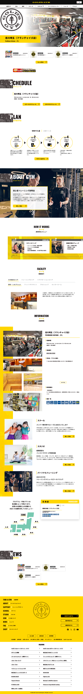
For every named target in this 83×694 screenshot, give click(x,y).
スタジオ (40, 6)
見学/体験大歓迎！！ (42, 55)
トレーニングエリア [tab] (27, 280)
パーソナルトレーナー (53, 6)
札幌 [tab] (63, 505)
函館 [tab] (58, 505)
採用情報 (51, 636)
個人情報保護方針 (58, 639)
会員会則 (19, 639)
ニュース (66, 6)
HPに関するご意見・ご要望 (37, 639)
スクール (31, 6)
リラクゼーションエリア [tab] (45, 280)
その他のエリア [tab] (13, 280)
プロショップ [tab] (44, 284)
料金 (16, 6)
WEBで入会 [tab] (36, 131)
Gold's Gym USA (68, 639)
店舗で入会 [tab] (47, 131)
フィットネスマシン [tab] (30, 284)
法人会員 (32, 636)
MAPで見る (63, 382)
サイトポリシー (48, 639)
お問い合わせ (26, 639)
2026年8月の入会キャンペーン (19, 55)
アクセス (74, 6)
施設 (23, 6)
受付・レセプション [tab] (14, 284)
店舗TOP (8, 6)
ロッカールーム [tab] (57, 284)
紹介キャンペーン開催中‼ (67, 55)
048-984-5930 (50, 353)
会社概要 (13, 639)
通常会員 (41, 636)
